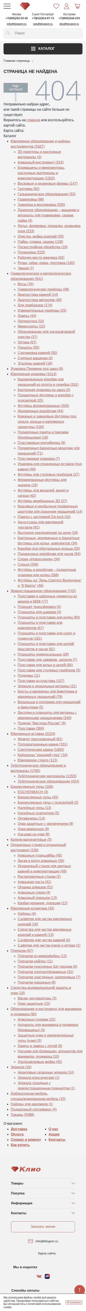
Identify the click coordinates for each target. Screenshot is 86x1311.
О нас (53, 1129)
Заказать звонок (43, 1226)
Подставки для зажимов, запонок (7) (47, 660)
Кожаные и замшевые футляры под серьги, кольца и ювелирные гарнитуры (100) (47, 421)
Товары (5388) (22, 1115)
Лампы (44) (27, 316)
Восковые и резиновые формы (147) (48, 183)
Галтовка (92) (28, 189)
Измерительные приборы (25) (42, 310)
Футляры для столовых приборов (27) (48, 474)
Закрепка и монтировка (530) (41, 205)
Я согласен (74, 1302)
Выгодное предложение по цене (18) (48, 533)
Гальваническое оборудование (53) (46, 194)
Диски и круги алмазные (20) (41, 861)
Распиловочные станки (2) (39, 876)
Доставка (19, 1129)
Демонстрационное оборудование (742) (43, 591)
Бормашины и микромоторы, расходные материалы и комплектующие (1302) (41, 173)
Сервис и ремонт (26, 1139)
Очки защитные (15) (34, 1003)
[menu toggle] (7, 6)
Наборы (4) (27, 914)
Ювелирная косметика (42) (32, 908)
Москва (16, 14)
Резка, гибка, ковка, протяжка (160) (46, 263)
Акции (54, 1134)
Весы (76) (26, 284)
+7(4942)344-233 (69, 18)
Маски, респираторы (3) (37, 998)
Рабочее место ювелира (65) (41, 257)
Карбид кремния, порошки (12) (42, 903)
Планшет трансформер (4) (39, 607)
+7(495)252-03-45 (17, 18)
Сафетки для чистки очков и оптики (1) (49, 945)
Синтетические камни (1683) (41, 750)
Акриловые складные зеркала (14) (46, 1072)
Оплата (17, 1134)
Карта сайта (47, 1253)
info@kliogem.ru (47, 1241)
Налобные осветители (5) (38, 813)
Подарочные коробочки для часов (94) (49, 554)
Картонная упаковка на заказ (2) (44, 390)
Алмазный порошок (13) (37, 898)
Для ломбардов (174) (35, 305)
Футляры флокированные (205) (43, 406)
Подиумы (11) (29, 675)
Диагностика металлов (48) (40, 300)
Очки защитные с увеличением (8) (45, 824)
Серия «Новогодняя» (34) (39, 559)
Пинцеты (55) (28, 347)
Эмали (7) (26, 268)
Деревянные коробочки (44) (40, 411)
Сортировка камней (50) (37, 353)
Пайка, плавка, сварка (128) (40, 242)
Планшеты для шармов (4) (39, 612)
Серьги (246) (28, 564)
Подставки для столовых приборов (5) (49, 670)
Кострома (69, 14)
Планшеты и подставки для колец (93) (49, 617)
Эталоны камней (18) (35, 363)
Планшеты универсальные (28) (43, 654)
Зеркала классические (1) (38, 1078)
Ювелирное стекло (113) (37, 760)
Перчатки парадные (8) (37, 982)
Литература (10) (31, 321)
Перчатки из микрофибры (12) (42, 956)
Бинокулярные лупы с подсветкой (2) (48, 802)
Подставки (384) (31, 728)
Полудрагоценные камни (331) (42, 744)
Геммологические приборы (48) (43, 289)
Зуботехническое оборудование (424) (48, 781)
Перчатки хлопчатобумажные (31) (45, 972)
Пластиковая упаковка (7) (39, 459)
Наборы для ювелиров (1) (32, 1104)
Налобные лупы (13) (34, 808)
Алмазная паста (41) (34, 882)
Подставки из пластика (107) (41, 681)
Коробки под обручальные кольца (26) (49, 548)
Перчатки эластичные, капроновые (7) (49, 977)
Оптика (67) (27, 342)
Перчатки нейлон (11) (35, 961)
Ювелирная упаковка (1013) (33, 374)
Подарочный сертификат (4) (34, 1109)
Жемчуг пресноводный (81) (40, 739)
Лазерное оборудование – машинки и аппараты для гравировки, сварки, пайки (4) (48, 215)
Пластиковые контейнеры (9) (41, 443)
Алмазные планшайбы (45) (40, 855)
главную (33, 120)
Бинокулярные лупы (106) (32, 787)
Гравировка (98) (31, 199)
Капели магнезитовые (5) (31, 839)
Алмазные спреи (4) (34, 892)
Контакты (57, 1139)
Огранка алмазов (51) (35, 887)
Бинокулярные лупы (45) (38, 797)
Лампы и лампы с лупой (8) (40, 1046)
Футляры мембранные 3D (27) (42, 501)
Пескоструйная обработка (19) (42, 247)
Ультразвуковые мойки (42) (40, 1062)
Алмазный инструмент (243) (41, 162)
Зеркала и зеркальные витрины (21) (47, 686)
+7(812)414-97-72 (43, 18)
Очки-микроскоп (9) (33, 829)
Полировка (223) (31, 252)
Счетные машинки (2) (35, 358)
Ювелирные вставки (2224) (33, 734)
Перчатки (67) (22, 951)
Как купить (20, 1145)
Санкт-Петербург (43, 14)
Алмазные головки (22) (36, 1019)
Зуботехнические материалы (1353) (47, 776)
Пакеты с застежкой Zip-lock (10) (44, 517)
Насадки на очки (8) (34, 834)
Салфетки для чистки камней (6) (44, 940)
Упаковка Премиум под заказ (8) (37, 369)
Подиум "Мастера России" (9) (42, 723)
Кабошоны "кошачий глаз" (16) (42, 755)
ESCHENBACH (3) (33, 792)
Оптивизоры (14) (31, 818)
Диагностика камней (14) (38, 295)
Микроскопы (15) (31, 326)
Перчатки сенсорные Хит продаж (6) (47, 966)
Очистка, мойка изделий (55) (41, 236)
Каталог (46, 48)
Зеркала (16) (21, 1067)
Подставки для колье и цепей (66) (45, 665)
